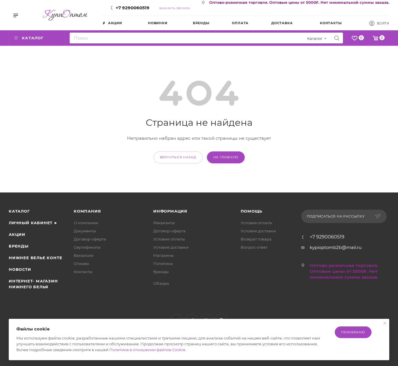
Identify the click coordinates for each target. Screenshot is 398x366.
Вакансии (84, 255)
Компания (87, 211)
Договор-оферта (90, 239)
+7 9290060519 (132, 7)
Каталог (19, 211)
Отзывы (81, 263)
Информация (170, 211)
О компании (86, 222)
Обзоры (161, 283)
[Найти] (336, 38)
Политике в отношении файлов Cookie (147, 349)
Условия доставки (171, 247)
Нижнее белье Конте (35, 257)
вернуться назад (178, 157)
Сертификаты (87, 247)
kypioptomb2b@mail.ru (336, 247)
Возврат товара (256, 239)
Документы (85, 231)
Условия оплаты (169, 239)
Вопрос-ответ (254, 247)
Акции (17, 234)
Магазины (163, 255)
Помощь (252, 211)
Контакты (83, 271)
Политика (163, 263)
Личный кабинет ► (33, 222)
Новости (20, 269)
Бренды (19, 246)
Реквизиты (164, 222)
